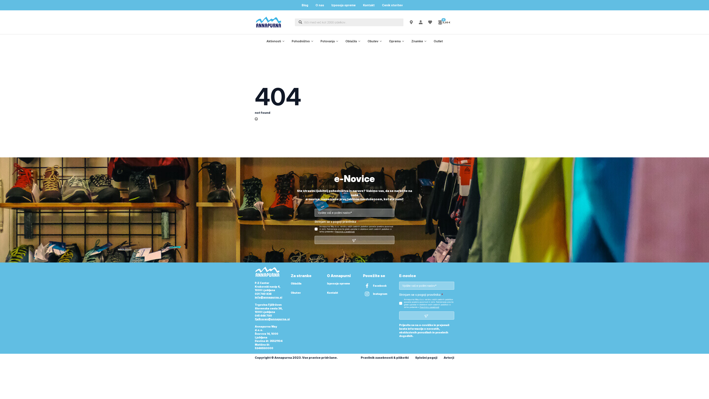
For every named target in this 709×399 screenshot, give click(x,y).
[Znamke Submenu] (426, 41)
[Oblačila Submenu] (360, 41)
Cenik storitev (394, 5)
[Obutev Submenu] (381, 41)
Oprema (395, 41)
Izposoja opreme (343, 5)
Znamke (417, 41)
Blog (305, 5)
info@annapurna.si (268, 297)
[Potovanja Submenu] (338, 41)
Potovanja (328, 41)
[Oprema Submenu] (404, 41)
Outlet (438, 41)
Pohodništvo (301, 41)
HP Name (259, 179)
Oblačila (351, 41)
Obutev (373, 41)
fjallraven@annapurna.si (272, 319)
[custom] (367, 286)
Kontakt (369, 5)
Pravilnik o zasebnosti (345, 232)
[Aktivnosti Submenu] (284, 41)
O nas (320, 5)
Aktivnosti (273, 41)
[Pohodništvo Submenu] (313, 41)
